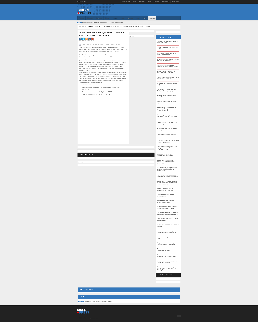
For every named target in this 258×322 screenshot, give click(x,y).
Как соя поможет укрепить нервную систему (167, 237)
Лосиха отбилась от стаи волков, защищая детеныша (167, 123)
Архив (149, 1)
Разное (156, 1)
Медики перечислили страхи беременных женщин (165, 201)
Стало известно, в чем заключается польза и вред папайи (168, 141)
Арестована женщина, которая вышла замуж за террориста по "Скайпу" (166, 268)
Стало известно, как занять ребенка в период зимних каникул (168, 60)
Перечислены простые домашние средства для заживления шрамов (167, 175)
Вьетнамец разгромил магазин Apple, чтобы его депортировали (167, 90)
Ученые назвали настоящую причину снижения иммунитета (166, 231)
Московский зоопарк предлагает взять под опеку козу (167, 54)
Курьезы (97, 26)
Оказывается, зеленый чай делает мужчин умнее (167, 219)
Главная (90, 26)
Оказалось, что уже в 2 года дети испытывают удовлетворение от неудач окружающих (167, 182)
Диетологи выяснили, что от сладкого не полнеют (165, 249)
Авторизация (126, 1)
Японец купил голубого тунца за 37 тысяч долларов (167, 41)
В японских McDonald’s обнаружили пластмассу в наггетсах (168, 78)
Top (179, 316)
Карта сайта (175, 1)
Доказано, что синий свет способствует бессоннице (165, 154)
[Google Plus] (92, 39)
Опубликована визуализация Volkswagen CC (165, 195)
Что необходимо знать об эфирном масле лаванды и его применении (167, 213)
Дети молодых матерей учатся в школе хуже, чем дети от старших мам (167, 116)
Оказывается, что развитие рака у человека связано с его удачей (167, 255)
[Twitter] (83, 39)
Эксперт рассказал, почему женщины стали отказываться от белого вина (167, 161)
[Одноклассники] (86, 39)
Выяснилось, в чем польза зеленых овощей (168, 225)
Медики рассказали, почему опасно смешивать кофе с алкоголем (167, 243)
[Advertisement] (102, 102)
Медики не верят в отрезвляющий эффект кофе (167, 84)
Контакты (142, 1)
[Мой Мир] (89, 39)
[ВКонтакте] (80, 39)
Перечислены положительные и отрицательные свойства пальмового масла (167, 148)
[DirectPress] (84, 11)
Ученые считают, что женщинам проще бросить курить (166, 96)
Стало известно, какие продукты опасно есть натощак (167, 261)
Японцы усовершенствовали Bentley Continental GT (97, 92)
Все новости (165, 1)
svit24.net (91, 84)
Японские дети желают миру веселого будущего (96, 94)
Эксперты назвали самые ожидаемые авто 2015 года (165, 189)
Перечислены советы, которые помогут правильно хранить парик (167, 135)
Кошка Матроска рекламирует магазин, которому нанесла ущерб (167, 66)
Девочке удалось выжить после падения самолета (166, 102)
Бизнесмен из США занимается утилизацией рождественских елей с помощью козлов (167, 109)
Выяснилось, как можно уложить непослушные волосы (167, 129)
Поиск (134, 1)
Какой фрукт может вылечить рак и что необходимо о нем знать (167, 207)
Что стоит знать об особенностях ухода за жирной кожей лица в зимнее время (167, 169)
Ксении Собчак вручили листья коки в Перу (168, 48)
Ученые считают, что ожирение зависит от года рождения (166, 72)
